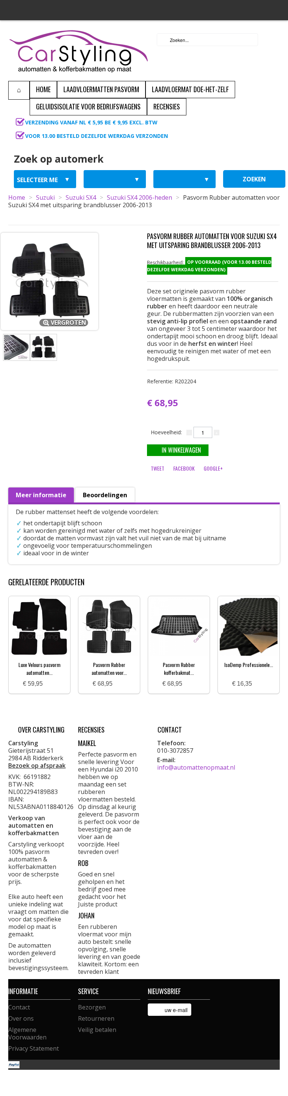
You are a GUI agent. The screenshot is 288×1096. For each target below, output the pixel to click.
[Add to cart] (51, 684)
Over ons (21, 1018)
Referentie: (171, 381)
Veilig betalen (97, 1030)
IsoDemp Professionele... (248, 664)
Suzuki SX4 (81, 197)
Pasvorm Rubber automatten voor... (109, 668)
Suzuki (45, 197)
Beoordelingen (105, 495)
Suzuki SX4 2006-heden (139, 197)
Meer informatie (41, 495)
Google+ (213, 468)
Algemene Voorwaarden (27, 1033)
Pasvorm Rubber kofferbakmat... (179, 668)
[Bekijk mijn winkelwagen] (272, 39)
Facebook (184, 468)
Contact (19, 1007)
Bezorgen (92, 1007)
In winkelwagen (181, 450)
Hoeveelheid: (166, 432)
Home (16, 197)
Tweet (157, 468)
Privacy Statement (33, 1048)
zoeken (254, 179)
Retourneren (96, 1018)
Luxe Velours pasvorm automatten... (39, 668)
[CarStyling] (78, 50)
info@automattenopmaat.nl (196, 767)
